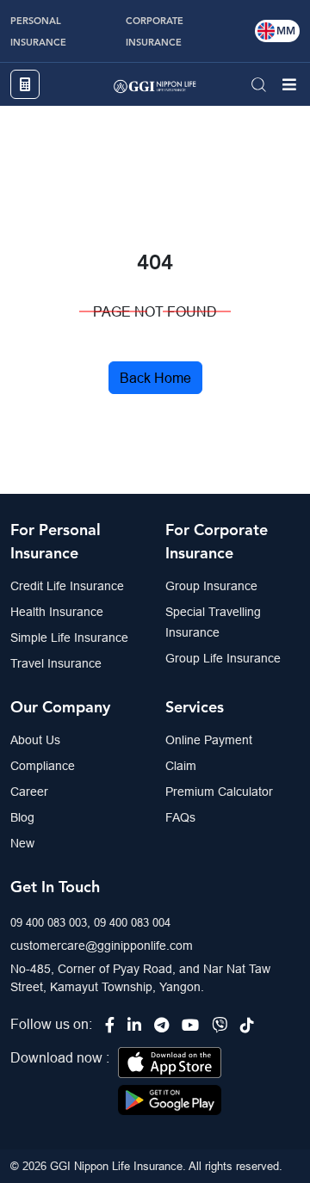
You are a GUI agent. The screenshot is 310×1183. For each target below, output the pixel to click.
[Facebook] (110, 1025)
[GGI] (155, 84)
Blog (22, 817)
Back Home (155, 377)
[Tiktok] (247, 1025)
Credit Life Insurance (67, 586)
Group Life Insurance (223, 658)
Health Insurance (56, 612)
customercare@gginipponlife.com (101, 945)
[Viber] (219, 1025)
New (22, 843)
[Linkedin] (134, 1025)
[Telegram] (161, 1025)
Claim (180, 766)
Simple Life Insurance (69, 637)
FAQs (180, 817)
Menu (290, 84)
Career (29, 791)
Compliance (42, 766)
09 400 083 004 (132, 922)
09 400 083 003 (48, 922)
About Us (35, 740)
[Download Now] (169, 1061)
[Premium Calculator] (25, 84)
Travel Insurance (56, 663)
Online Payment (208, 740)
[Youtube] (190, 1025)
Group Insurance (211, 586)
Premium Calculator (219, 791)
